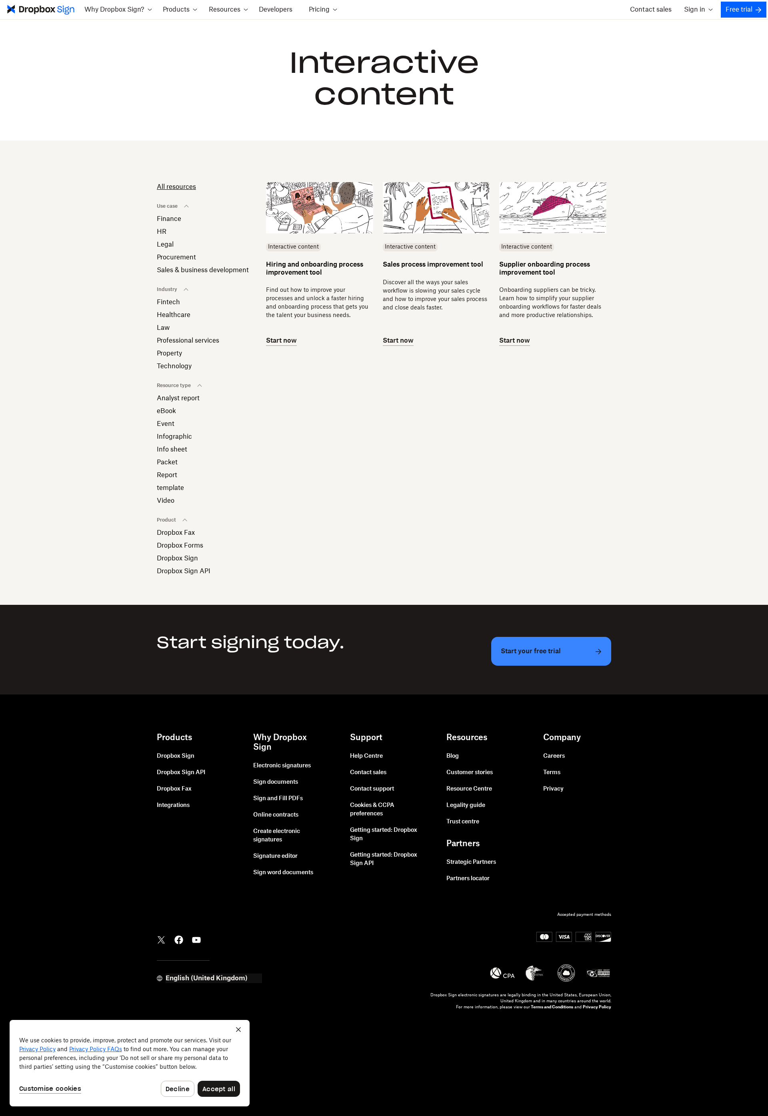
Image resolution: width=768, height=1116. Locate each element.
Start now (281, 340)
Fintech (168, 302)
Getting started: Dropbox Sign (383, 834)
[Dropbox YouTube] (196, 939)
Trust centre (462, 822)
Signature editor (275, 856)
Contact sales (651, 9)
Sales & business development (203, 270)
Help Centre (366, 756)
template (170, 488)
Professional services (188, 340)
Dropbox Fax (176, 533)
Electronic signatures (282, 766)
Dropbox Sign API (183, 571)
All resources (176, 187)
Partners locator (468, 878)
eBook (166, 411)
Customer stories (469, 772)
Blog (452, 756)
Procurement (176, 257)
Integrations (173, 805)
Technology (174, 366)
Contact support (372, 789)
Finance (169, 219)
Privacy (553, 789)
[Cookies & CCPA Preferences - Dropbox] (130, 1063)
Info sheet (172, 449)
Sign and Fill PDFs (278, 798)
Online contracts (275, 815)
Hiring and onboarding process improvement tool (314, 268)
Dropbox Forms (180, 545)
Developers (275, 9)
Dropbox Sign (177, 558)
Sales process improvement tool (433, 264)
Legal (165, 244)
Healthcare (173, 315)
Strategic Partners (471, 862)
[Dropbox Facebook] (178, 939)
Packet (167, 462)
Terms (551, 772)
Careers (554, 756)
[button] (118, 9)
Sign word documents (283, 872)
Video (165, 501)
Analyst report (178, 398)
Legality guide (465, 805)
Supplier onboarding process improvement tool (544, 268)
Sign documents (275, 782)
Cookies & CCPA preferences (372, 810)
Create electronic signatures (276, 836)
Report (167, 475)
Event (165, 424)
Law (163, 328)
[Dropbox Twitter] (161, 939)
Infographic (174, 437)
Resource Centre (469, 789)
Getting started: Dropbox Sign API (383, 859)
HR (161, 232)
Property (169, 353)
